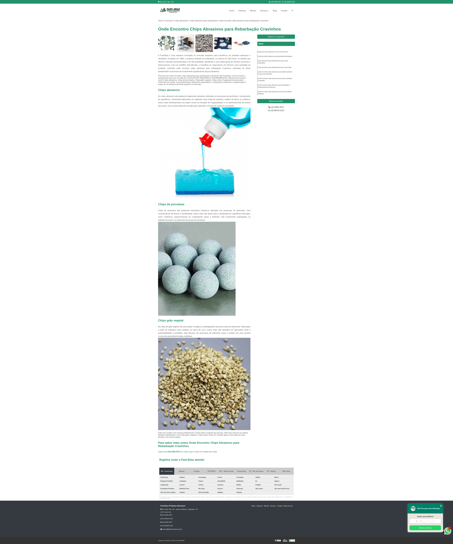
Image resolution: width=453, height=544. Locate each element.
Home (231, 11)
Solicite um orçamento (276, 37)
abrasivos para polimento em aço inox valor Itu (273, 52)
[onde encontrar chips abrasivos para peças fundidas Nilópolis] (241, 43)
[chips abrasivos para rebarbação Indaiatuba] (167, 43)
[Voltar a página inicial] (170, 10)
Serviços (263, 11)
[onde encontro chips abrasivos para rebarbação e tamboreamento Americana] (223, 43)
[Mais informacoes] (292, 10)
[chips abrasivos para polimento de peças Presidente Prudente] (204, 43)
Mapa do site (288, 506)
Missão (253, 11)
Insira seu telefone (425, 516)
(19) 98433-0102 (289, 2)
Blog (275, 11)
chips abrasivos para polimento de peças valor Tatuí (274, 67)
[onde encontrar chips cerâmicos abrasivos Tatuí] (185, 43)
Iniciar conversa (425, 528)
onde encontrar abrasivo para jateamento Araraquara (275, 56)
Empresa (242, 11)
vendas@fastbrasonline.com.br (172, 529)
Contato (284, 11)
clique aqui (188, 452)
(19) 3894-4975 (275, 2)
